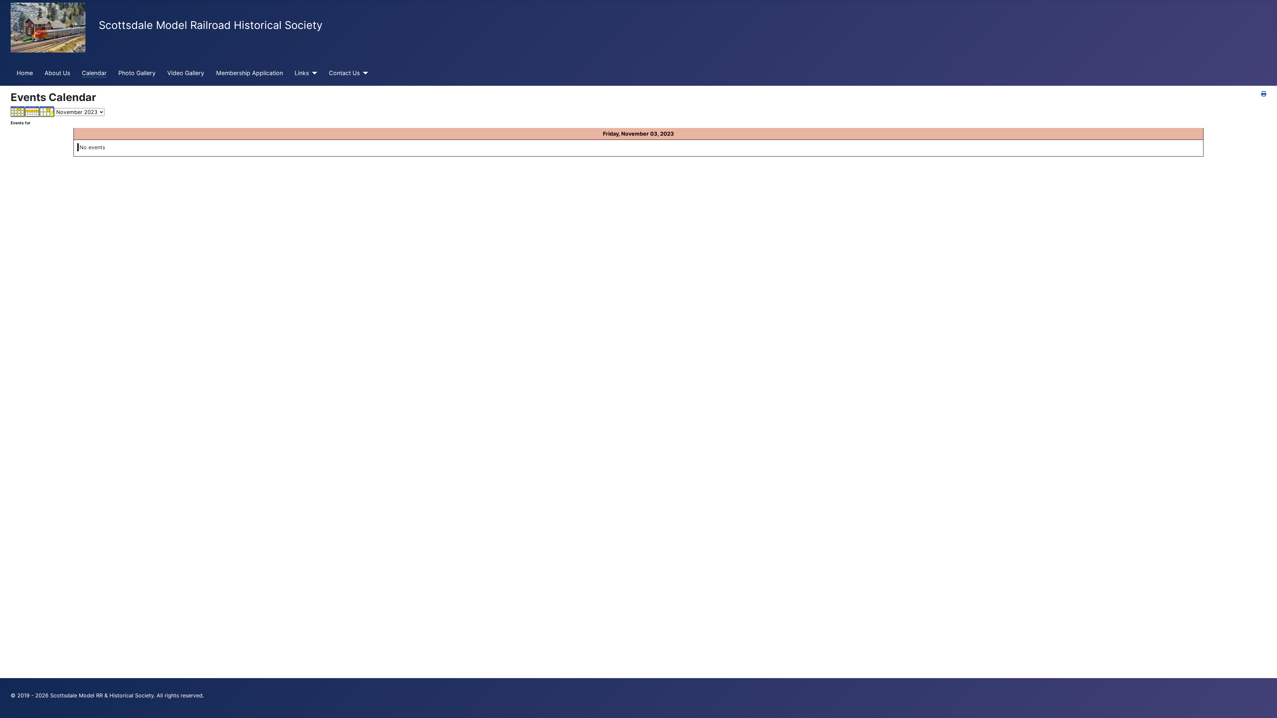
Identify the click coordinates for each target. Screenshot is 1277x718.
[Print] (1263, 93)
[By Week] (32, 111)
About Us (57, 72)
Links (302, 72)
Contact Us (344, 72)
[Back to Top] (1265, 706)
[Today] (47, 111)
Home (25, 72)
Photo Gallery (137, 72)
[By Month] (18, 111)
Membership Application (249, 72)
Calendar (94, 72)
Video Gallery (185, 72)
